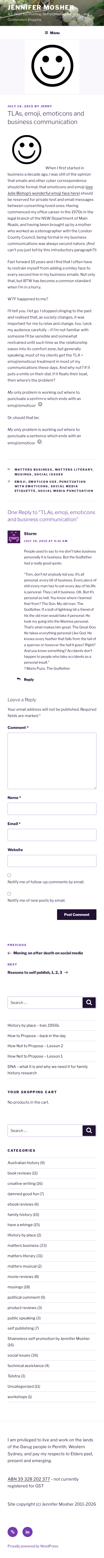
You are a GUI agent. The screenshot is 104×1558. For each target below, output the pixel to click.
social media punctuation (66, 491)
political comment (24, 1297)
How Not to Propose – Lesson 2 (35, 1046)
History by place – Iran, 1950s (33, 1025)
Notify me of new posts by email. (36, 900)
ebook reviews (21, 1204)
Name (14, 797)
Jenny (46, 106)
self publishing (21, 1328)
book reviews (19, 1173)
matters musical (22, 1266)
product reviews (22, 1308)
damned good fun (23, 1194)
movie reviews (21, 1276)
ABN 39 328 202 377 (29, 1479)
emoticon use (43, 481)
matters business (34, 469)
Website (15, 850)
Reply (29, 679)
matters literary (74, 469)
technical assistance (26, 1365)
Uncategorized (21, 1386)
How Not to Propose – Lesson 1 (35, 1056)
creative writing (22, 1183)
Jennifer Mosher (41, 7)
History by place (22, 1235)
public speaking (21, 1318)
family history (20, 1214)
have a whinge (20, 1225)
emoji (20, 481)
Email (14, 824)
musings (23, 474)
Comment (18, 727)
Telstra (14, 1376)
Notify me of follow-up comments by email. (46, 882)
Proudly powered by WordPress (33, 1546)
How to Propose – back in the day (37, 1036)
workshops (17, 1397)
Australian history (23, 1163)
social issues (49, 474)
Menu (55, 33)
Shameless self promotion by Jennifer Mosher (49, 1338)
